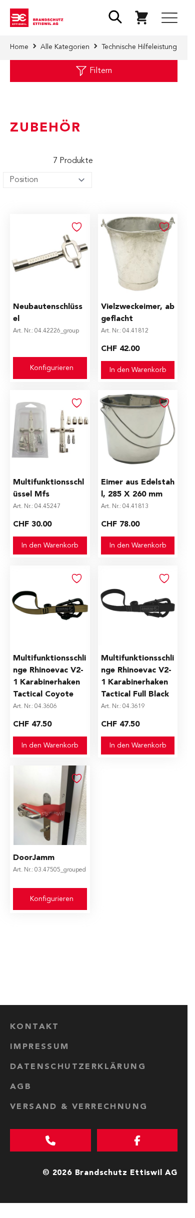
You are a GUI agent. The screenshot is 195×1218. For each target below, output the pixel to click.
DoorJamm (33, 858)
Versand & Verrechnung (79, 1107)
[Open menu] (170, 18)
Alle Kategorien (65, 47)
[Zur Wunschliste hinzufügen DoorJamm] (77, 779)
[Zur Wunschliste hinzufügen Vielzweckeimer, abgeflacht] (165, 227)
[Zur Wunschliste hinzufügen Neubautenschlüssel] (77, 227)
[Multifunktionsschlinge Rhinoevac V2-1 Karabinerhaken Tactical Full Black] (138, 606)
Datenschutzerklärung (78, 1067)
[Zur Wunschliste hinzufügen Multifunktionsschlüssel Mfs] (77, 403)
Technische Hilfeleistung (139, 47)
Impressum (40, 1047)
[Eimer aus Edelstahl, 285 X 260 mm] (138, 430)
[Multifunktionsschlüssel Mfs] (50, 430)
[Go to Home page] (39, 17)
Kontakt (35, 1027)
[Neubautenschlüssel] (50, 254)
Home (19, 47)
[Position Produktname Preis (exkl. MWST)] (47, 180)
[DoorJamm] (50, 806)
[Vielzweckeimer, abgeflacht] (138, 254)
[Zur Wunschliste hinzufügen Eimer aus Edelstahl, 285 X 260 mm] (165, 403)
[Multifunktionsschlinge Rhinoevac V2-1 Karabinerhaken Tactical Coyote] (50, 606)
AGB (21, 1087)
